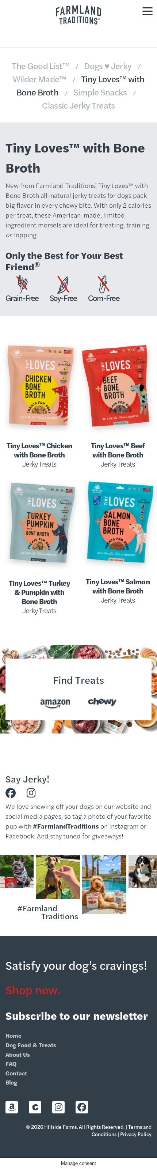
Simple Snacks (101, 92)
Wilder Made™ (40, 78)
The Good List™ (41, 65)
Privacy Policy (136, 1134)
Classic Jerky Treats (78, 105)
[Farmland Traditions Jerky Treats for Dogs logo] (78, 15)
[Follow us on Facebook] (10, 793)
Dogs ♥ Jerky (108, 65)
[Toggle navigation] (147, 10)
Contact (16, 1073)
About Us (17, 1054)
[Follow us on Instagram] (31, 793)
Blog (11, 1082)
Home (13, 1035)
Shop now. (32, 989)
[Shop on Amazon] (11, 1107)
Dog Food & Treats (30, 1045)
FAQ (10, 1063)
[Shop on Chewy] (35, 1107)
